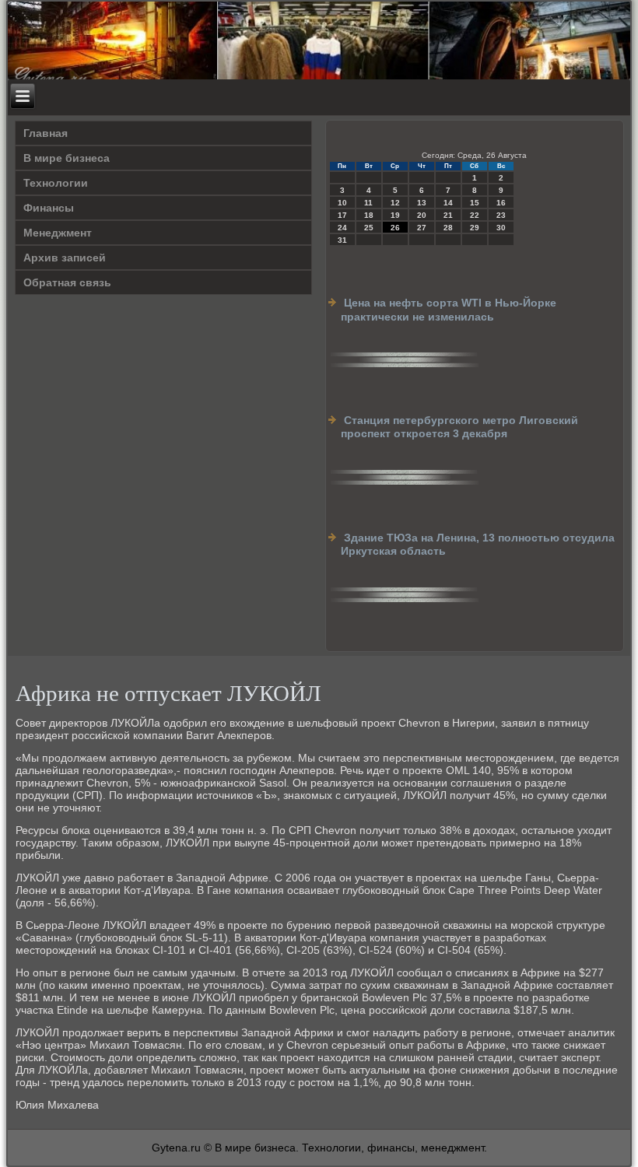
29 (474, 227)
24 (342, 227)
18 (368, 215)
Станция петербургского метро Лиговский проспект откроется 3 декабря (459, 427)
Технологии (55, 183)
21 (448, 215)
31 (342, 240)
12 (395, 202)
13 (421, 202)
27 (421, 227)
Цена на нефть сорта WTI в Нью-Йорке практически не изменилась (448, 309)
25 (368, 227)
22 (474, 215)
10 (342, 202)
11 (368, 202)
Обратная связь (67, 282)
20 (421, 215)
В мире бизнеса (66, 158)
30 (501, 227)
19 (395, 215)
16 (501, 202)
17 (342, 215)
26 (395, 227)
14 (448, 202)
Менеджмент (57, 232)
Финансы (48, 208)
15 (474, 202)
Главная (45, 133)
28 (448, 227)
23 (501, 215)
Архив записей (64, 257)
